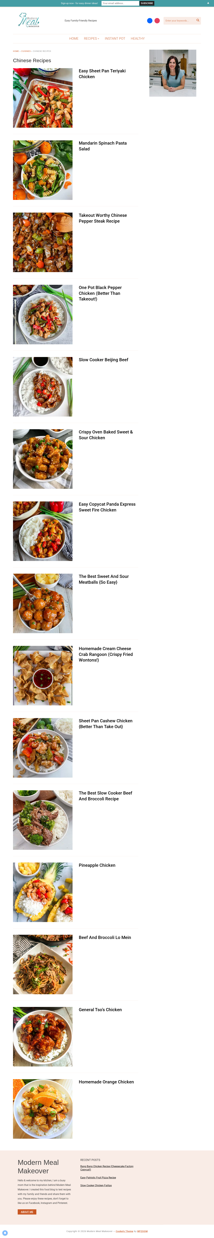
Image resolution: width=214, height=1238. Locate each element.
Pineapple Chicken (97, 865)
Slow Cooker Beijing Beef (103, 359)
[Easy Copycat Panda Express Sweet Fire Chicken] (43, 503)
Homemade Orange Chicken (106, 1081)
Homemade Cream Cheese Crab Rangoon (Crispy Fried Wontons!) (106, 654)
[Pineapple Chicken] (43, 864)
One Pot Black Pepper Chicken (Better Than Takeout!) (100, 293)
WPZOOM (142, 1231)
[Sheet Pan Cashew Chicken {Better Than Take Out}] (43, 720)
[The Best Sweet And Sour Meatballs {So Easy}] (43, 575)
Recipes (90, 38)
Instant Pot (115, 38)
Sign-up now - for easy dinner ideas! (79, 3)
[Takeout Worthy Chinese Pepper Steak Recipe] (43, 214)
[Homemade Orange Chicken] (43, 1081)
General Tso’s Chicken (100, 1009)
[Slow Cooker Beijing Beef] (43, 359)
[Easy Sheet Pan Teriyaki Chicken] (43, 70)
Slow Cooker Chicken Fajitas (96, 1185)
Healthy (138, 38)
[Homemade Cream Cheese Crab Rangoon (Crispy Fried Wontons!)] (43, 647)
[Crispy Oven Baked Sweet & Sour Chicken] (43, 431)
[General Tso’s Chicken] (43, 1009)
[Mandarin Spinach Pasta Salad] (43, 142)
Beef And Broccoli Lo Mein (105, 937)
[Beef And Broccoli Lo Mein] (43, 936)
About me (27, 1211)
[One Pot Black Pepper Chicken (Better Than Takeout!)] (43, 286)
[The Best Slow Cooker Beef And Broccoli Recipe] (43, 792)
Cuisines (26, 51)
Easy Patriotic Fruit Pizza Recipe (98, 1177)
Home (73, 38)
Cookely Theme (124, 1231)
